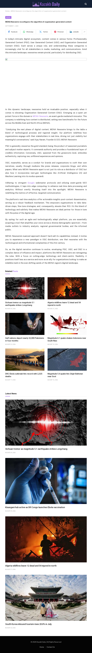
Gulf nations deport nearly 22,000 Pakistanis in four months (24, 339)
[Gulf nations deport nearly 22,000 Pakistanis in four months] (24, 324)
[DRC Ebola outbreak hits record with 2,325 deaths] (24, 359)
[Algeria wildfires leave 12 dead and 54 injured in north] (67, 288)
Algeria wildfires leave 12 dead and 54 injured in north (64, 303)
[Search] (85, 4)
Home (7, 11)
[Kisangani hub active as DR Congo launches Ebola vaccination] (46, 481)
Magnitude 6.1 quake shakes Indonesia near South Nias (67, 339)
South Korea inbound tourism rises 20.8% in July (28, 624)
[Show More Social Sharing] (84, 31)
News (8, 17)
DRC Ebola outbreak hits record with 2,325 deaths (23, 375)
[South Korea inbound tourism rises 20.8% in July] (46, 598)
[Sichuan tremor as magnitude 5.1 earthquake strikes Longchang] (24, 288)
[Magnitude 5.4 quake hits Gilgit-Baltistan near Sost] (67, 359)
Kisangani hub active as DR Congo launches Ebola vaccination (35, 507)
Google (31, 183)
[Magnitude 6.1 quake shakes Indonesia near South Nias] (67, 324)
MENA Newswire (40, 116)
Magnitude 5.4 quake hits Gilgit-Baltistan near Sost (65, 375)
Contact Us (51, 647)
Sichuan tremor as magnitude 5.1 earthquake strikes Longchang (19, 303)
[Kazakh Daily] (46, 4)
